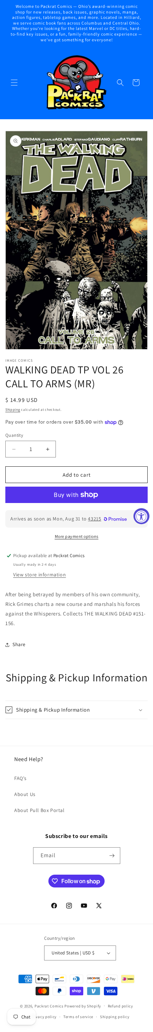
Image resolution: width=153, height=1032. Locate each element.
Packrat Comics (49, 1005)
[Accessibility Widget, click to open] (141, 516)
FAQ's (20, 778)
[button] (14, 82)
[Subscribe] (112, 855)
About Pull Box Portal (39, 810)
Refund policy (120, 1006)
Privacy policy (43, 1016)
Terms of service (78, 1016)
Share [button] (19, 644)
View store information (39, 574)
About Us (25, 794)
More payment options (77, 536)
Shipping (12, 409)
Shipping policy (115, 1016)
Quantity (14, 435)
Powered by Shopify (82, 1005)
